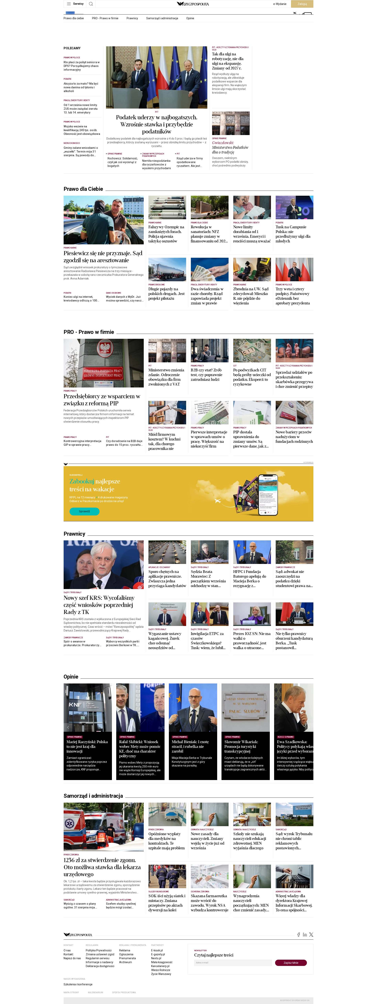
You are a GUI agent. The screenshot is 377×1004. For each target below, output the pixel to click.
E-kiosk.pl (157, 950)
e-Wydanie (279, 3)
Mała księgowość (161, 962)
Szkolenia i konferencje (78, 984)
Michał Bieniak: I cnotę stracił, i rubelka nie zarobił (190, 746)
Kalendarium (95, 992)
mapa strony (71, 992)
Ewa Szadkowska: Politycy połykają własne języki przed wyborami (297, 746)
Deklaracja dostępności (100, 966)
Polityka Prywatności (99, 950)
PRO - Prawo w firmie (105, 18)
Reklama (124, 950)
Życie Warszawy (161, 974)
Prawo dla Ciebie (83, 189)
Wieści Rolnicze (160, 970)
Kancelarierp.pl (160, 966)
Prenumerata (127, 958)
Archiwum (125, 962)
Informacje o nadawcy (99, 962)
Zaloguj (302, 3)
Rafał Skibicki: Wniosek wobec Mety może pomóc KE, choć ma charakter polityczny (139, 748)
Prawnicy (132, 18)
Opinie (190, 18)
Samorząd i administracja (162, 18)
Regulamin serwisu (97, 958)
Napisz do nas (72, 958)
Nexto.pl (156, 958)
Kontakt (68, 954)
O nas (67, 950)
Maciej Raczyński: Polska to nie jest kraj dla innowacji (87, 746)
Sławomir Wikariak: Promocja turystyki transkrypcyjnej (241, 746)
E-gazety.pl (158, 954)
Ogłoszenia (126, 954)
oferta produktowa (124, 992)
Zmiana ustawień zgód (100, 954)
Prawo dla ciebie (74, 18)
